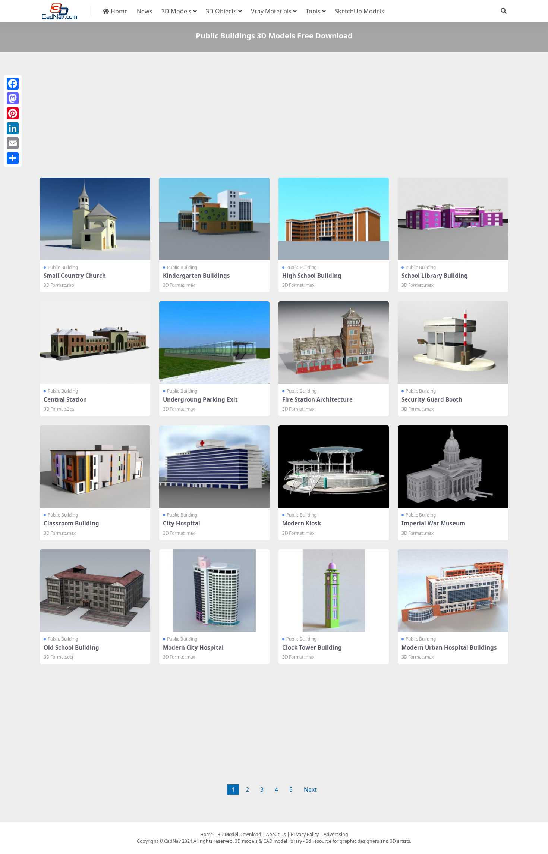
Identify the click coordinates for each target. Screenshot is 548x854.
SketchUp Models (359, 11)
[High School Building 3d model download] (333, 219)
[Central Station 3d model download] (95, 342)
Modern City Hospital (193, 647)
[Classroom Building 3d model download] (95, 466)
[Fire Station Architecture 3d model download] (333, 342)
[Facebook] (12, 83)
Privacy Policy (305, 834)
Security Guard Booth (431, 399)
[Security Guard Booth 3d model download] (453, 342)
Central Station (65, 399)
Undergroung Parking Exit (200, 399)
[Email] (12, 143)
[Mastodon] (12, 98)
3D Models (176, 11)
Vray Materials (271, 11)
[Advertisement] (263, 116)
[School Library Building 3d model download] (453, 219)
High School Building (311, 275)
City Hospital (181, 523)
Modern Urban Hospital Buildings (449, 647)
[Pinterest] (12, 113)
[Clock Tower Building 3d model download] (333, 590)
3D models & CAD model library (268, 841)
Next (310, 789)
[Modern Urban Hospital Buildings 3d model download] (453, 590)
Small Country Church (75, 275)
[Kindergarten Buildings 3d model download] (214, 219)
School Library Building (434, 275)
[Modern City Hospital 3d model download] (214, 590)
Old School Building (71, 647)
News (144, 11)
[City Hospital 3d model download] (214, 466)
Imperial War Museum (433, 523)
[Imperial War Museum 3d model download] (453, 466)
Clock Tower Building (312, 647)
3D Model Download (239, 834)
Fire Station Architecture (317, 399)
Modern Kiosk (301, 523)
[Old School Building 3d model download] (95, 590)
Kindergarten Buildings (196, 275)
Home (118, 11)
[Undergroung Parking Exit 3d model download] (214, 342)
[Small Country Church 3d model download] (95, 219)
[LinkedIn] (12, 128)
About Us (276, 834)
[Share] (12, 158)
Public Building (63, 267)
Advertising (336, 834)
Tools (313, 11)
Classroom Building (71, 523)
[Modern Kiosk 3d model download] (333, 466)
